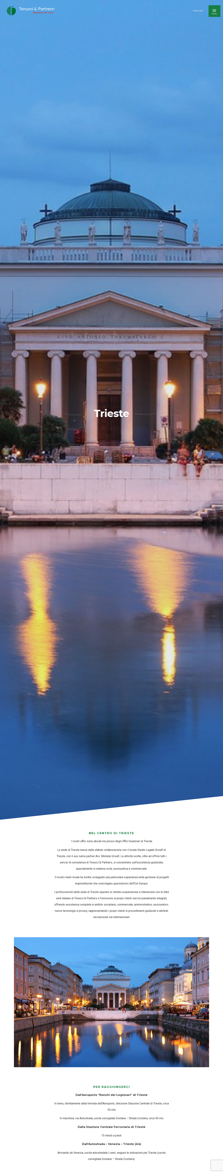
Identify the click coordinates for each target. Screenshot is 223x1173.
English (198, 11)
